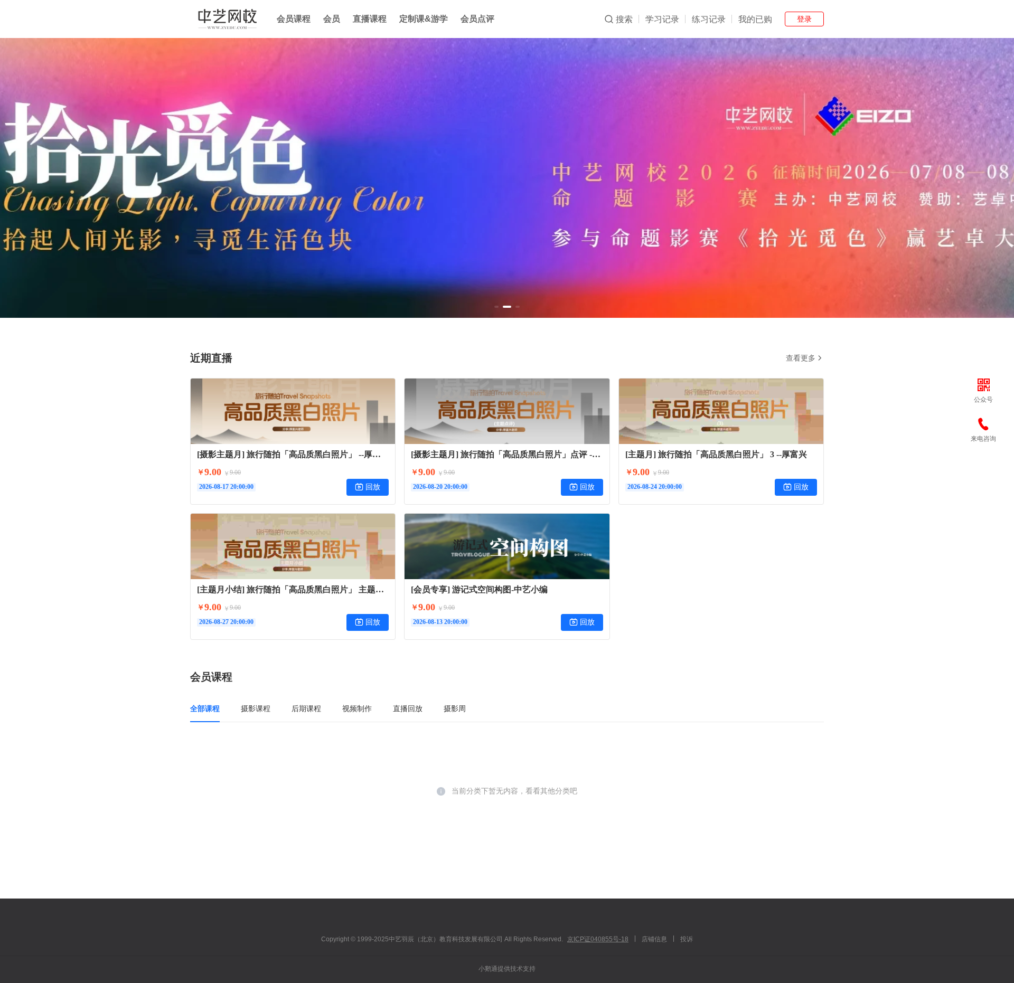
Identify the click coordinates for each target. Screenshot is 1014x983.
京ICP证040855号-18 (597, 939)
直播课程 (370, 18)
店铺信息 (654, 939)
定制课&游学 (423, 18)
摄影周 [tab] (455, 708)
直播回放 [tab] (407, 708)
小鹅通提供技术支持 (507, 968)
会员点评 (477, 18)
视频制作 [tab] (357, 708)
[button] (496, 307)
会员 (331, 18)
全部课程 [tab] (205, 708)
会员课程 (294, 18)
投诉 (686, 939)
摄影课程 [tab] (255, 708)
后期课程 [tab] (306, 708)
